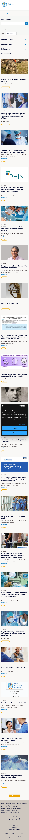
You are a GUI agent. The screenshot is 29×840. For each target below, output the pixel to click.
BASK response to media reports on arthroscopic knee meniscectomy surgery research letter (14, 594)
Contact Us (14, 823)
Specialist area (6, 44)
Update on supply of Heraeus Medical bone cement (11, 776)
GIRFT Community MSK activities (13, 667)
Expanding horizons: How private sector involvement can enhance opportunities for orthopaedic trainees (13, 115)
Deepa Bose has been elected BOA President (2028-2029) (14, 267)
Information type (7, 39)
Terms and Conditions (14, 829)
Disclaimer (14, 827)
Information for (6, 54)
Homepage (6, 13)
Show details (22, 424)
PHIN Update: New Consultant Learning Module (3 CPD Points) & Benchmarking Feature (13, 189)
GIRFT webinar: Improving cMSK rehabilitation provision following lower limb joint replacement (13, 555)
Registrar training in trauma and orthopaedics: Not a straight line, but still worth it (13, 633)
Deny (14, 432)
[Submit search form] (26, 23)
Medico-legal (4, 381)
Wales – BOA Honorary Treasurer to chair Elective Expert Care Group (14, 151)
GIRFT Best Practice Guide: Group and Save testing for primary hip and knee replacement (14, 479)
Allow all (14, 428)
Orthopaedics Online (5, 124)
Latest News (4, 161)
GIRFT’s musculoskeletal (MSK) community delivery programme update (12, 228)
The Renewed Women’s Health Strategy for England (12, 739)
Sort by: (3, 33)
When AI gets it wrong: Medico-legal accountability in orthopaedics (14, 375)
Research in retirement (9, 303)
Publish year (5, 49)
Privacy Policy (14, 825)
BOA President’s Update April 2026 (13, 703)
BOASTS (3, 348)
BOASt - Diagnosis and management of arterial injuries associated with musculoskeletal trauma (14, 337)
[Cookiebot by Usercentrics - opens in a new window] (19, 406)
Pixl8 (21, 837)
